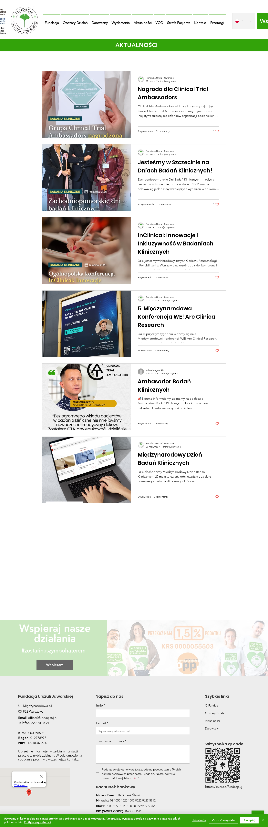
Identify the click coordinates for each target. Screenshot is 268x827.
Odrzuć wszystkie (223, 820)
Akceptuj (249, 820)
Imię (100, 705)
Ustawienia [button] (199, 820)
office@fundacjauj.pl (42, 718)
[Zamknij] (263, 820)
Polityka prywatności (37, 822)
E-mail (102, 723)
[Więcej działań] (218, 79)
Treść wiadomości (111, 741)
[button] (52, 21)
